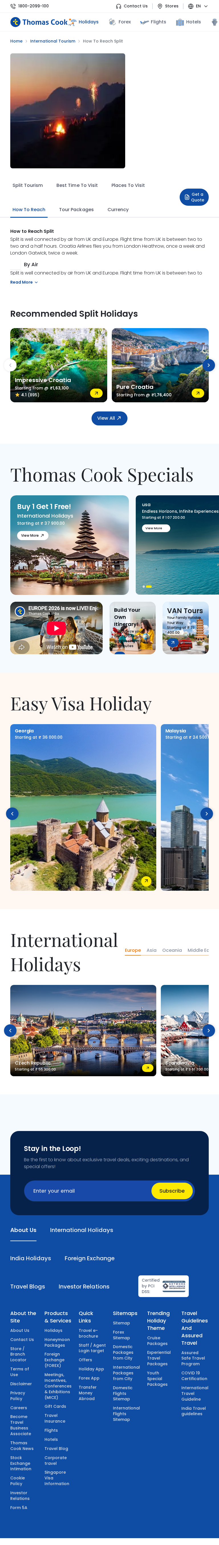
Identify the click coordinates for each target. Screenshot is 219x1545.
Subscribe (172, 1190)
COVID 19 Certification (194, 1376)
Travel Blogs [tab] (27, 1286)
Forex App (89, 1378)
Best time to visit (77, 185)
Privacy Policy (17, 1395)
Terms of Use (19, 1372)
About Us (19, 1330)
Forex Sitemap (121, 1335)
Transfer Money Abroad (88, 1392)
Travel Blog (56, 1448)
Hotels (193, 22)
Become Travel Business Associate (20, 1425)
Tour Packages (76, 209)
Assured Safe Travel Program (193, 1358)
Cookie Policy (17, 1481)
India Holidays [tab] (30, 1258)
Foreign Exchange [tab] (89, 1258)
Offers (85, 1360)
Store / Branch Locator (18, 1354)
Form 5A (18, 1507)
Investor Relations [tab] (84, 1286)
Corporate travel (55, 1460)
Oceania (172, 950)
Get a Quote (197, 197)
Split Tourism (28, 185)
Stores (172, 6)
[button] (145, 586)
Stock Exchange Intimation (20, 1463)
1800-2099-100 (33, 6)
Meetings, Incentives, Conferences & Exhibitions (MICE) (58, 1386)
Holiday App (91, 1369)
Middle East (201, 950)
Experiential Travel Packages (159, 1358)
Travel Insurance (54, 1418)
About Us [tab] (23, 1230)
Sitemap (121, 1323)
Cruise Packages (157, 1340)
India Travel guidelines (193, 1411)
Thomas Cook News (22, 1445)
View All (106, 418)
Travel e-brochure (88, 1333)
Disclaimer (21, 1384)
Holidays (53, 1330)
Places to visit (128, 185)
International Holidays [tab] (81, 1230)
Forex (125, 22)
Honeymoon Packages (57, 1342)
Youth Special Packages (157, 1378)
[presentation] (10, 365)
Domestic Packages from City (123, 1352)
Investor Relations (20, 1495)
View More (30, 535)
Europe (133, 950)
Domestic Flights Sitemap (123, 1393)
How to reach (29, 209)
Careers (18, 1408)
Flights (158, 22)
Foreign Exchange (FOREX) (54, 1359)
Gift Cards (55, 1406)
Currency (118, 209)
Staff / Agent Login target (92, 1348)
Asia (152, 950)
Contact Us (135, 6)
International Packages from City (126, 1373)
